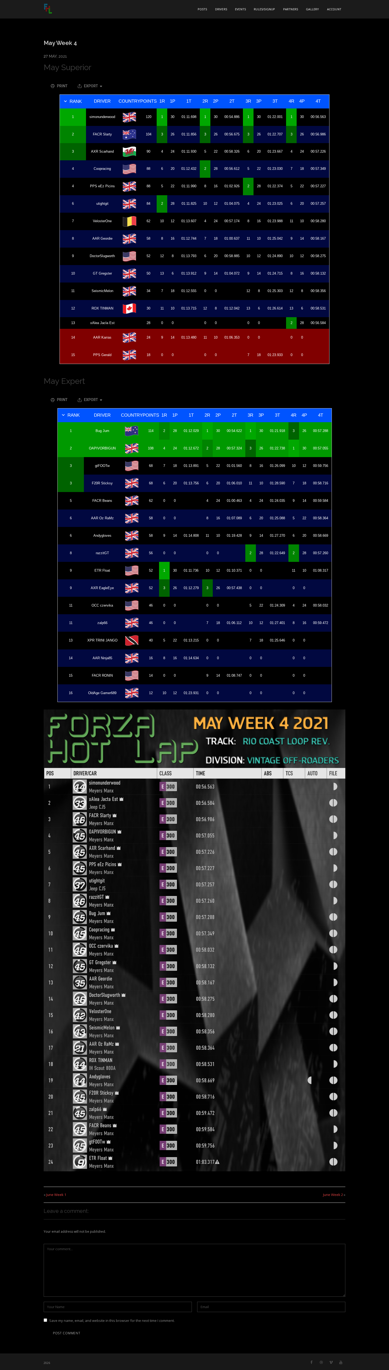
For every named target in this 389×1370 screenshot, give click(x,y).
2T (231, 101)
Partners (290, 9)
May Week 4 (60, 42)
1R (162, 101)
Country (129, 101)
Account (334, 9)
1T (188, 101)
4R (291, 101)
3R (248, 101)
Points (148, 101)
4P (302, 101)
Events (240, 9)
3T (275, 101)
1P (172, 101)
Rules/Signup (264, 9)
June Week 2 (333, 1194)
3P (258, 101)
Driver (102, 101)
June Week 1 (56, 1194)
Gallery (312, 9)
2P (215, 101)
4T (318, 101)
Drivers (221, 9)
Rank (76, 101)
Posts (202, 9)
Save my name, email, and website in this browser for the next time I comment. (112, 1320)
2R (205, 101)
